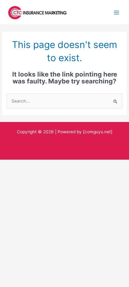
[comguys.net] (97, 131)
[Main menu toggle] (116, 12)
